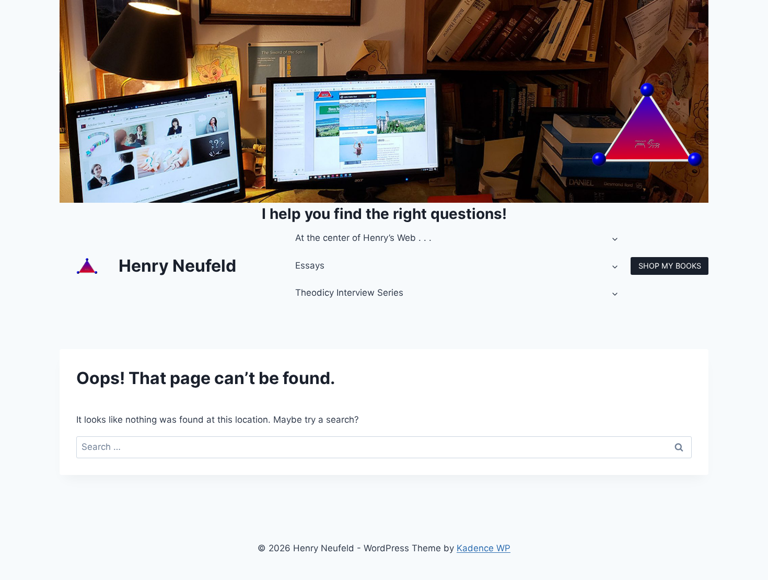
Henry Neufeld (177, 266)
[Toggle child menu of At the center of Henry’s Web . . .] (615, 238)
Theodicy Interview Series (349, 292)
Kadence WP (483, 548)
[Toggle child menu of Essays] (615, 266)
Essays (309, 265)
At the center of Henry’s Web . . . (363, 238)
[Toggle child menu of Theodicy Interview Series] (615, 293)
